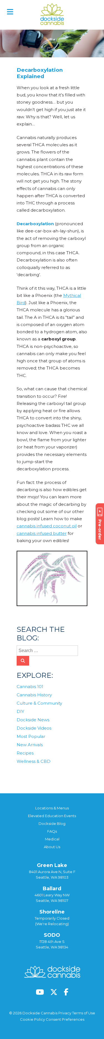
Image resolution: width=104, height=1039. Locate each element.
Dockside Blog (52, 823)
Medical (52, 839)
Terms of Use (83, 1013)
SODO (52, 935)
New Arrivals (30, 744)
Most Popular (31, 736)
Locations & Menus (52, 808)
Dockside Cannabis (52, 14)
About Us (52, 847)
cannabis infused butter (42, 533)
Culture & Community (39, 703)
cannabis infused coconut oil (47, 526)
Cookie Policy (32, 1019)
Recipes (25, 753)
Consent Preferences (65, 1019)
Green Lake (52, 865)
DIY (20, 711)
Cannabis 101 (48, 615)
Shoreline (52, 912)
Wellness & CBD (33, 761)
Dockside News (33, 719)
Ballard (52, 889)
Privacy (64, 1013)
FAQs (52, 831)
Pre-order (99, 529)
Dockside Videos (34, 728)
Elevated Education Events (52, 816)
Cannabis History (34, 694)
